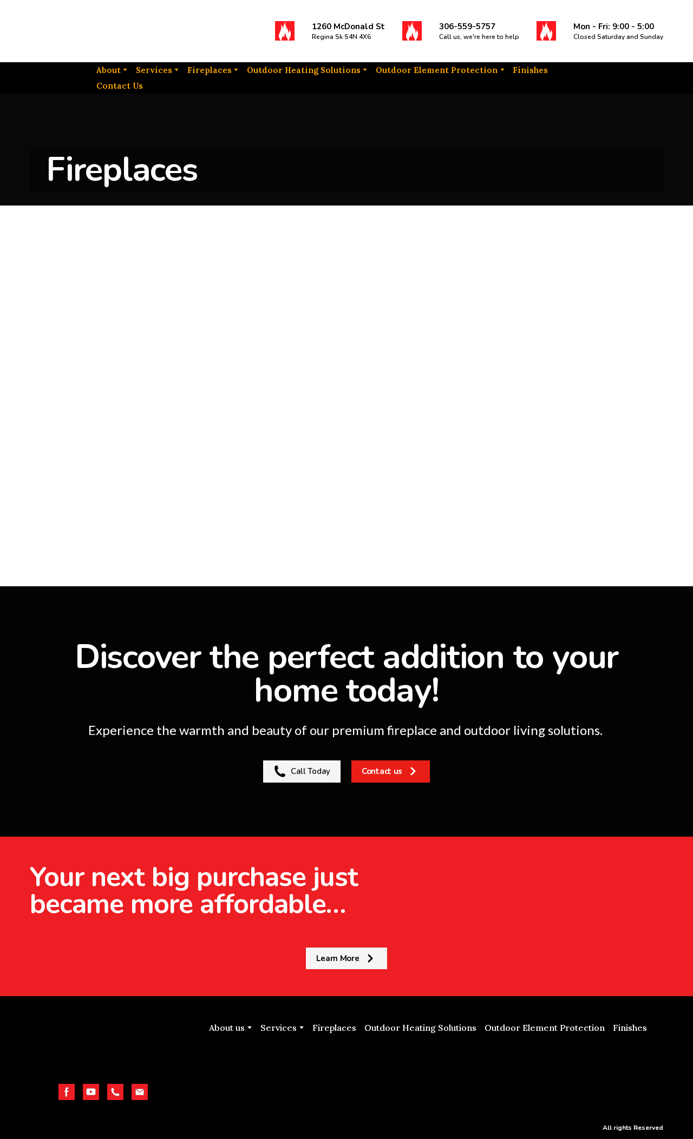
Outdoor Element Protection (437, 70)
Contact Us (119, 86)
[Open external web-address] (428, 1069)
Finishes (530, 70)
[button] (285, 31)
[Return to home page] (98, 31)
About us (227, 1027)
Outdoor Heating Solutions (304, 70)
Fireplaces (209, 70)
